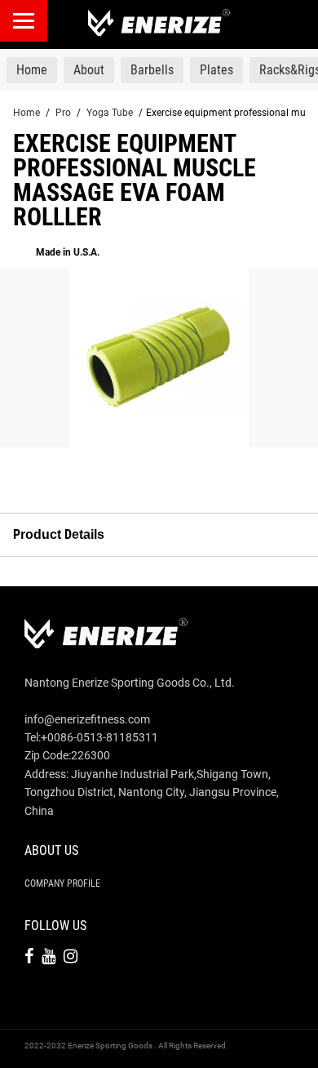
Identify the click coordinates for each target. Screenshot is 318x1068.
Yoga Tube (109, 112)
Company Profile (62, 883)
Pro (63, 112)
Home (26, 112)
